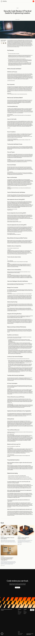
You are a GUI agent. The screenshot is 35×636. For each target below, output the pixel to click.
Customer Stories (25, 613)
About (24, 610)
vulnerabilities (12, 405)
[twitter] (31, 610)
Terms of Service (20, 633)
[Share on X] (2, 43)
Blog (18, 610)
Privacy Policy (20, 634)
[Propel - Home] (4, 1)
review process (23, 316)
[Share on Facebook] (5, 43)
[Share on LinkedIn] (3, 43)
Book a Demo (17, 587)
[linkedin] (33, 610)
